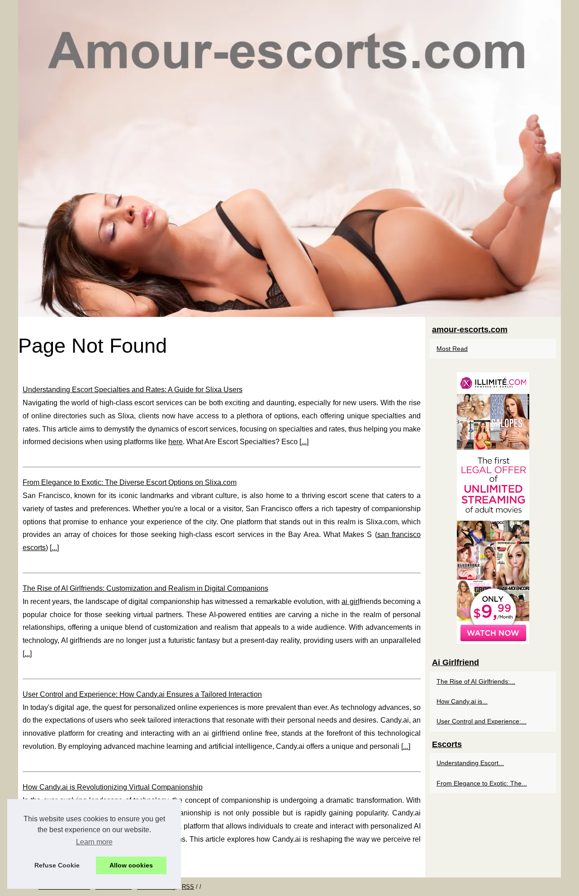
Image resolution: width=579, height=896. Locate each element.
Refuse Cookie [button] (57, 865)
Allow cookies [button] (131, 865)
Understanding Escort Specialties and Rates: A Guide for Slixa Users (132, 389)
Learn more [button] (94, 842)
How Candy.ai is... (462, 701)
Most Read (452, 348)
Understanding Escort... (470, 763)
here (175, 442)
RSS (188, 886)
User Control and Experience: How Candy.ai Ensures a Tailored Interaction (142, 694)
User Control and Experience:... (482, 721)
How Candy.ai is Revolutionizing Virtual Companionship (113, 787)
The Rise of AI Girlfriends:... (476, 681)
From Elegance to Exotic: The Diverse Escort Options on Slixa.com (130, 482)
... (304, 442)
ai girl (350, 601)
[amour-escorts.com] (289, 158)
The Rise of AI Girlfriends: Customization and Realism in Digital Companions (145, 588)
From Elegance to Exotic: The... (482, 783)
